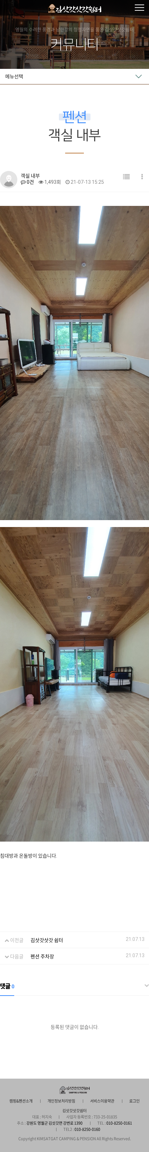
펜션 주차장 (42, 956)
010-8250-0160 (87, 1129)
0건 (30, 182)
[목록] (126, 177)
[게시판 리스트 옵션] (142, 177)
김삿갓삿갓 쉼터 (46, 940)
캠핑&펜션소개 (21, 1101)
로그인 (134, 1101)
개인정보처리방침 (61, 1101)
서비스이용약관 (102, 1101)
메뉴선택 (14, 76)
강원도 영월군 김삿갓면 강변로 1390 (54, 1123)
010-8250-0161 (119, 1123)
